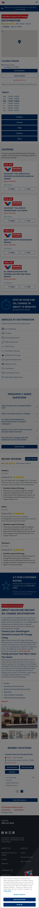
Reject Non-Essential (19, 899)
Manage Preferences (19, 894)
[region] (19, 892)
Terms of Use (7, 891)
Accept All (19, 904)
